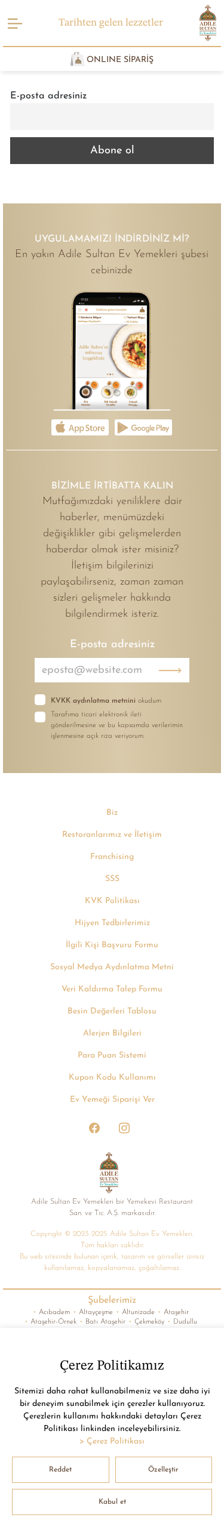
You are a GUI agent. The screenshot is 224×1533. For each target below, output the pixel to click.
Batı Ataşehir (102, 1321)
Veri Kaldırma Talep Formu (112, 989)
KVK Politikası (112, 901)
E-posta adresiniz (48, 96)
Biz (112, 812)
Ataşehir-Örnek (50, 1321)
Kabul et (112, 1502)
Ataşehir (173, 1312)
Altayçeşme (93, 1312)
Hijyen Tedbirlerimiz (112, 923)
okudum (106, 700)
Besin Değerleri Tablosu (112, 1011)
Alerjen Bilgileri (112, 1033)
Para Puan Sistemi (112, 1055)
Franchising (112, 856)
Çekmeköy (146, 1321)
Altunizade (135, 1312)
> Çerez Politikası (112, 1441)
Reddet (60, 1469)
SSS (112, 878)
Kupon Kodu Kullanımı (112, 1077)
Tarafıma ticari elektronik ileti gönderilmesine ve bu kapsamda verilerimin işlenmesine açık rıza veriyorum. (117, 725)
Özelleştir (163, 1469)
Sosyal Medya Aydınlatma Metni (112, 967)
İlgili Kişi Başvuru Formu (112, 945)
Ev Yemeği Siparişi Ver (112, 1099)
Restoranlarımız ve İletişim (112, 834)
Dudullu (182, 1321)
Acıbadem (51, 1312)
